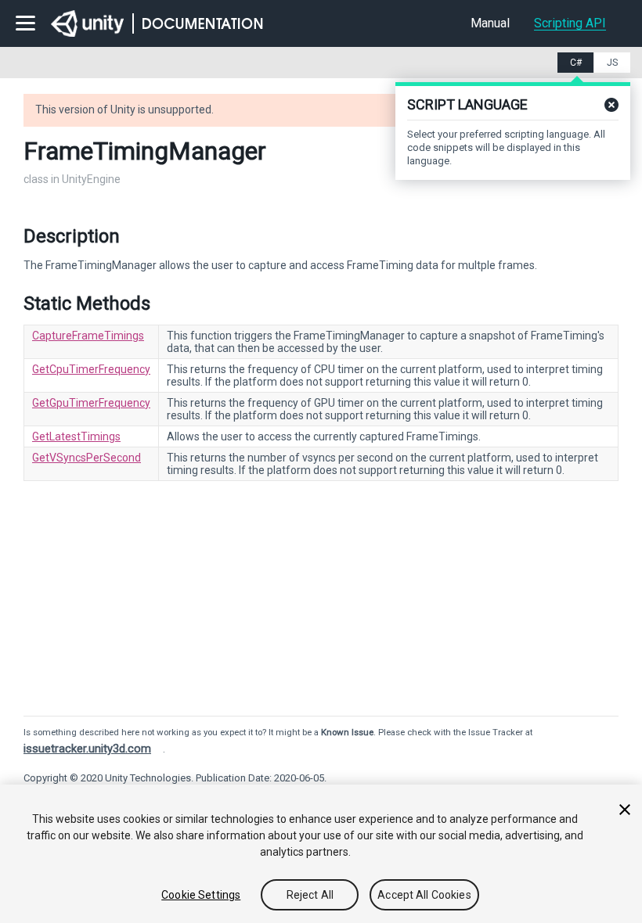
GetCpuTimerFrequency (91, 369)
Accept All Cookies (424, 895)
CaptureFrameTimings (88, 335)
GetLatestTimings (76, 436)
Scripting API (570, 23)
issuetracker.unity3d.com (87, 749)
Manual (490, 23)
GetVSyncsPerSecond (86, 457)
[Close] (624, 809)
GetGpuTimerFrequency (91, 403)
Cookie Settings (200, 895)
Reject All (310, 895)
